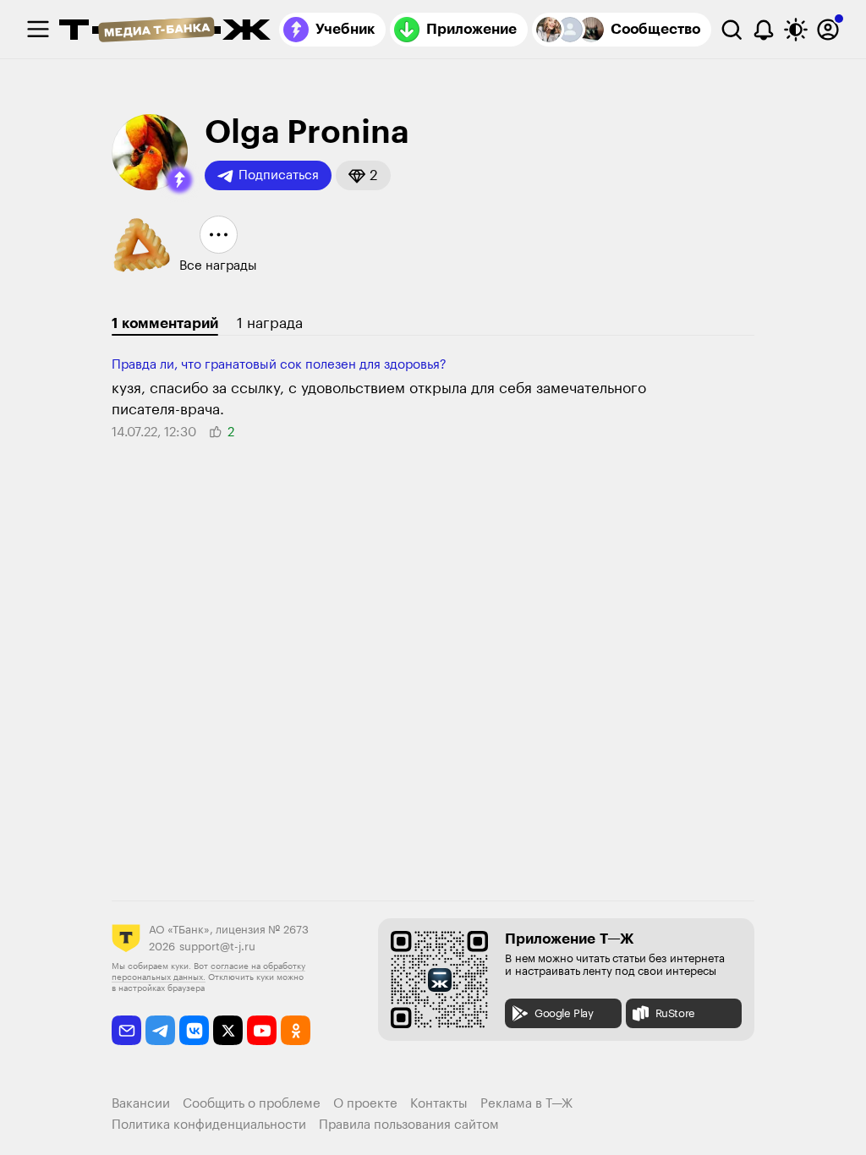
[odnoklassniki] (295, 1030)
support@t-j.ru (217, 946)
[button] (179, 180)
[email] (126, 1030)
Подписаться (278, 175)
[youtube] (262, 1030)
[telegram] (160, 1030)
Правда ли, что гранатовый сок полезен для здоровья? (279, 365)
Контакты (439, 1104)
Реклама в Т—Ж (526, 1104)
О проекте (365, 1104)
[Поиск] (731, 29)
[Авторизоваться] (828, 29)
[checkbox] (38, 29)
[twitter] (228, 1030)
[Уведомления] (763, 29)
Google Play (564, 1013)
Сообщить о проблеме (252, 1104)
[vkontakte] (194, 1030)
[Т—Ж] (165, 31)
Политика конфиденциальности (209, 1125)
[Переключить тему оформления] (795, 29)
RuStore (675, 1013)
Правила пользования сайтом (409, 1125)
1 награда (270, 323)
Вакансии (141, 1104)
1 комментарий (165, 323)
